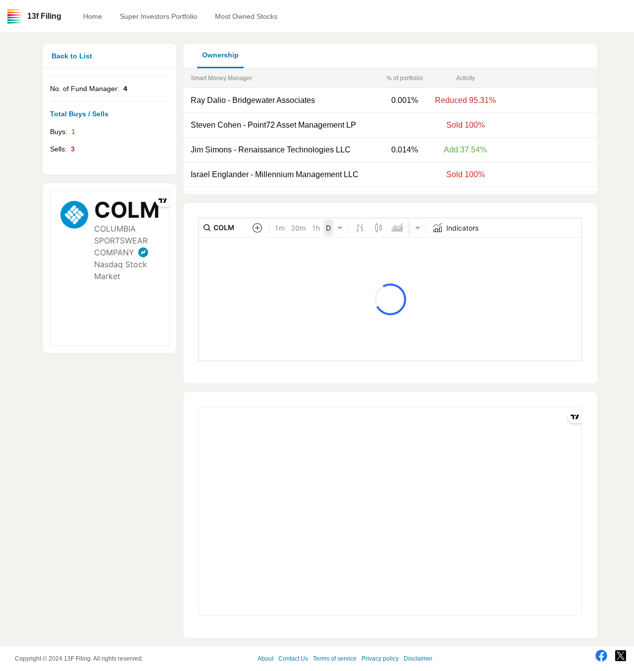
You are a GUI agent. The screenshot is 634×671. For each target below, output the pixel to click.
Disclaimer (418, 658)
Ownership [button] (220, 55)
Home (92, 16)
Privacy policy (380, 658)
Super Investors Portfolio (158, 16)
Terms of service (335, 658)
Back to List (72, 56)
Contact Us (293, 658)
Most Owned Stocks (246, 16)
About (265, 658)
